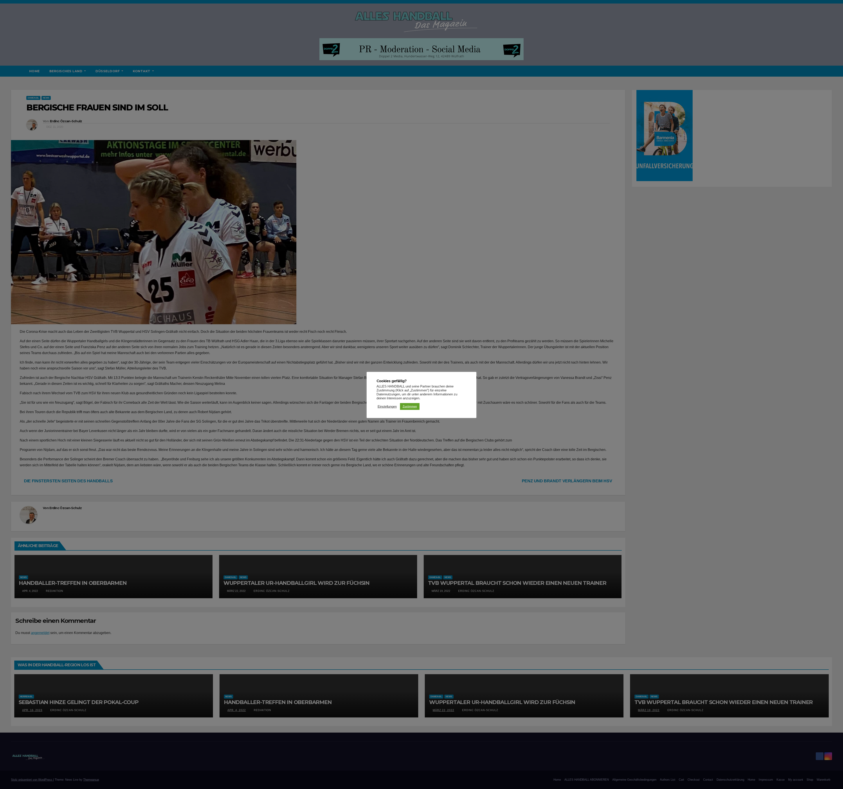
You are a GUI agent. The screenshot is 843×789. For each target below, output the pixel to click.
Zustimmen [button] (410, 406)
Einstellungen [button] (387, 406)
